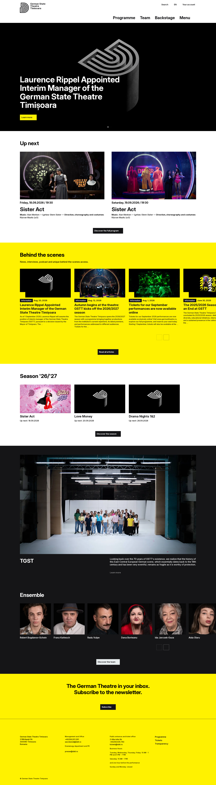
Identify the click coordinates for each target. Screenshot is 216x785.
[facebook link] (101, 727)
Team (145, 17)
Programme (124, 17)
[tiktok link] (115, 727)
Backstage (165, 17)
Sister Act (32, 209)
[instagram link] (108, 727)
